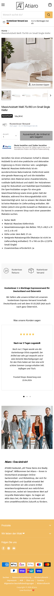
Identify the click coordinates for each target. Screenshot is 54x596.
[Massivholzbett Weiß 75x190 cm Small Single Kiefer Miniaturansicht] (6, 95)
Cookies (40, 580)
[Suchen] (49, 15)
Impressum (12, 580)
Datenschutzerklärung (21, 577)
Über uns (30, 580)
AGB (21, 580)
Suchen (6, 577)
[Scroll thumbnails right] (50, 95)
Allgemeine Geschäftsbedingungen (19, 583)
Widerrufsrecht (43, 583)
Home (4, 31)
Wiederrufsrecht (41, 577)
